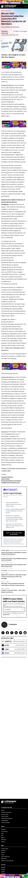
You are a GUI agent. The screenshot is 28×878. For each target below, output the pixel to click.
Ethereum (3, 839)
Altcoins (3, 841)
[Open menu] (27, 6)
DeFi (2, 833)
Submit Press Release (6, 818)
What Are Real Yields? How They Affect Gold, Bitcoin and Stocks (13, 565)
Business (3, 829)
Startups (3, 873)
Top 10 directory (5, 856)
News (2, 573)
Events (3, 852)
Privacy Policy (6, 614)
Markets (7, 588)
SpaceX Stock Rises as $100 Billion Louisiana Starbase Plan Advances (13, 553)
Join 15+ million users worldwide (14, 533)
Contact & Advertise (6, 812)
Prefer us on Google (21, 31)
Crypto (7, 581)
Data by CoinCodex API (7, 860)
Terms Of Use (4, 816)
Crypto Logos (4, 848)
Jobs (2, 854)
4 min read (4, 33)
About (2, 810)
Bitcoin (3, 837)
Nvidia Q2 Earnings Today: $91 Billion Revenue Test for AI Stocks (14, 559)
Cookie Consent (5, 822)
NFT (2, 835)
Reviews (3, 850)
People (3, 869)
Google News (4, 820)
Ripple (6, 573)
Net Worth (3, 858)
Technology (4, 831)
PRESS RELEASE (6, 11)
